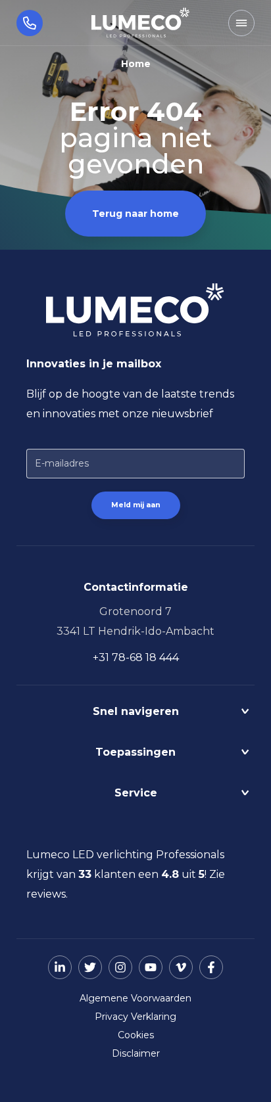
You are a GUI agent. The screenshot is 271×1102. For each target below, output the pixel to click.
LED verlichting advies (135, 815)
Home (136, 64)
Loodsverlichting (135, 779)
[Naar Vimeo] (181, 967)
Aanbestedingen (135, 819)
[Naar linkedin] (60, 967)
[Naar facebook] (211, 967)
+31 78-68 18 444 (136, 657)
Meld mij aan (135, 505)
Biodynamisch (135, 738)
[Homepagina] (140, 22)
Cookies (136, 1035)
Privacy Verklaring (135, 1016)
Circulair (135, 733)
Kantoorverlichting (135, 774)
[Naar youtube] (150, 967)
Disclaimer (136, 1053)
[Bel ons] (21, 22)
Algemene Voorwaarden (135, 998)
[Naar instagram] (120, 967)
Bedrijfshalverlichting (136, 769)
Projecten (136, 728)
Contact (135, 810)
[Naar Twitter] (90, 967)
